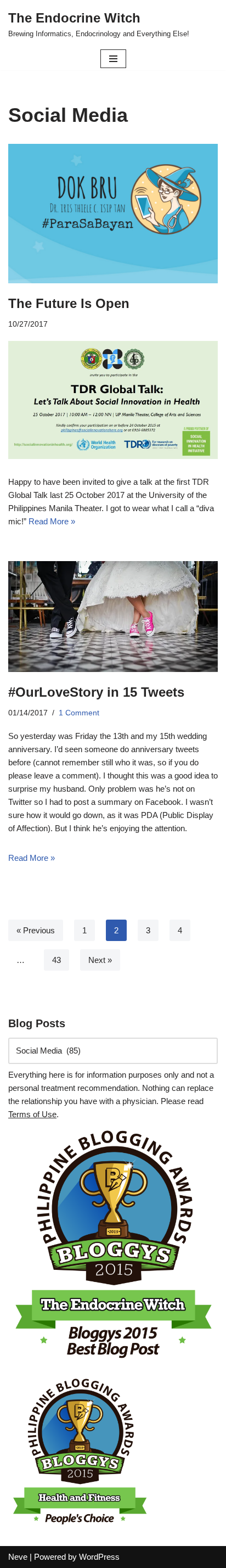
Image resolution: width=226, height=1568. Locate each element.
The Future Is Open (68, 303)
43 (56, 960)
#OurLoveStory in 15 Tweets (96, 692)
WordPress (99, 1556)
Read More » (52, 521)
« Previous (35, 930)
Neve (17, 1556)
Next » (100, 960)
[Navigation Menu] (113, 58)
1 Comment (79, 713)
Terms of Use (32, 1114)
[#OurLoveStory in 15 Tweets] (113, 616)
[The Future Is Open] (113, 214)
